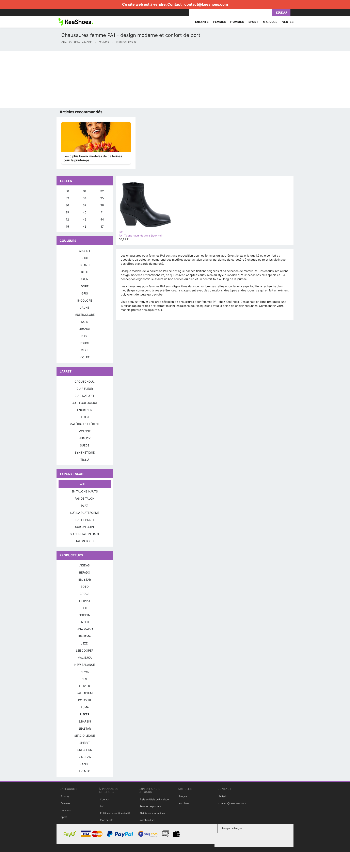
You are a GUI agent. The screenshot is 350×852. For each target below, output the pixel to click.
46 (84, 226)
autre (84, 484)
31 (84, 191)
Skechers (84, 749)
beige (85, 258)
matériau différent (85, 424)
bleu (84, 272)
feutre (84, 417)
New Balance (84, 664)
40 (84, 212)
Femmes (65, 803)
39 (67, 212)
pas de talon (85, 498)
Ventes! (288, 22)
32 (102, 191)
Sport (64, 817)
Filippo (84, 601)
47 (102, 226)
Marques (270, 22)
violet (85, 357)
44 (102, 219)
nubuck (85, 438)
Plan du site (106, 820)
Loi (102, 806)
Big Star (84, 579)
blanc (85, 265)
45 (67, 226)
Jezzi (85, 643)
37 (84, 205)
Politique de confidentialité (115, 813)
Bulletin (223, 796)
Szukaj (281, 12)
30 (67, 191)
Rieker (84, 714)
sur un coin (84, 527)
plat (84, 505)
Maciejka (85, 657)
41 (102, 212)
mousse (85, 431)
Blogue (183, 796)
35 (102, 198)
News (84, 671)
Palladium (85, 693)
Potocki (84, 700)
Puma (85, 707)
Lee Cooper (84, 650)
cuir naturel (85, 395)
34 (84, 198)
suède (84, 445)
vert (84, 350)
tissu (84, 459)
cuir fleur (85, 388)
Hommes (65, 810)
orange (85, 329)
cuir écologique (85, 403)
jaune (84, 307)
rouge (85, 343)
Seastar (84, 728)
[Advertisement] (121, 79)
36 (67, 205)
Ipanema (84, 636)
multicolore (85, 314)
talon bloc (85, 541)
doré (85, 286)
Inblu (84, 622)
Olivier (84, 686)
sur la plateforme (84, 512)
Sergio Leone (84, 735)
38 (102, 205)
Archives (184, 803)
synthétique (85, 452)
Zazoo (85, 764)
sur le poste (85, 519)
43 (84, 219)
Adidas (84, 565)
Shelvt (84, 742)
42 (67, 219)
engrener (84, 410)
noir (84, 321)
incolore (84, 300)
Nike (84, 679)
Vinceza (85, 757)
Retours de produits (150, 806)
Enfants (65, 796)
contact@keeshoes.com (206, 4)
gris (84, 293)
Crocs (85, 593)
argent (84, 251)
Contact (104, 799)
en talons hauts (84, 491)
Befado (84, 572)
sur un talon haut (84, 534)
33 (67, 198)
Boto (85, 586)
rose (84, 336)
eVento (84, 771)
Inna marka (84, 629)
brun (85, 279)
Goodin (84, 615)
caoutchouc (85, 381)
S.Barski (84, 721)
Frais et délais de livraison (154, 799)
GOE (85, 608)
